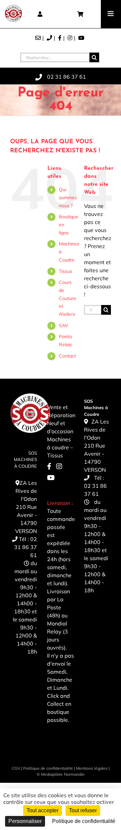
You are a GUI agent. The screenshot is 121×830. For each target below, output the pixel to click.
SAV (63, 325)
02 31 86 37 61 (25, 547)
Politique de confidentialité (48, 768)
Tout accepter (42, 810)
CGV (16, 768)
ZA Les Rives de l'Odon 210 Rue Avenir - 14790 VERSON (26, 506)
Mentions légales (92, 768)
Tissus (65, 271)
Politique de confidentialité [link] (83, 821)
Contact (67, 356)
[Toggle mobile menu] (111, 13)
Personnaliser (25, 821)
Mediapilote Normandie (63, 774)
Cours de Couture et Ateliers (67, 298)
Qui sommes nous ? (68, 197)
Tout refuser (83, 810)
